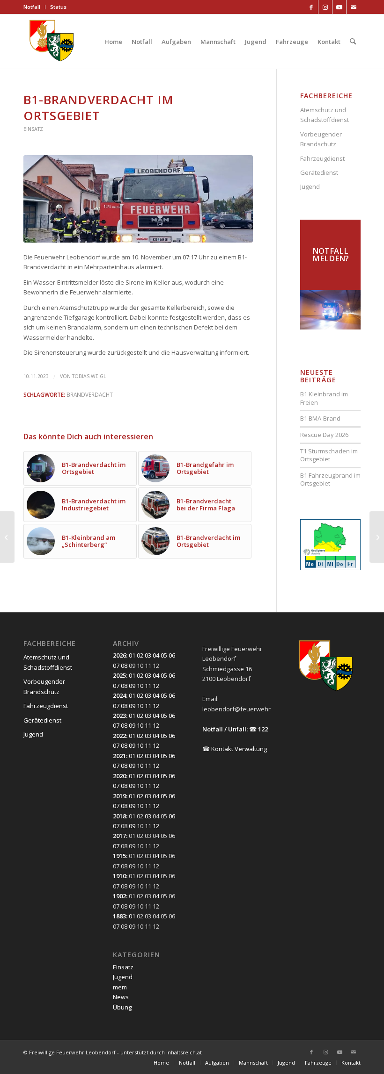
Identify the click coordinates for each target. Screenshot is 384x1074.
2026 (119, 655)
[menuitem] (34, 7)
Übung (122, 1007)
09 (132, 685)
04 (156, 655)
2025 (119, 675)
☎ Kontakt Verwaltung (234, 749)
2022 (119, 735)
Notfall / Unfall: (225, 729)
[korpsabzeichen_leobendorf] (51, 41)
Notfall (31, 6)
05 (164, 655)
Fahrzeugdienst (322, 158)
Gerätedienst (319, 172)
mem (120, 987)
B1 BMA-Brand (320, 418)
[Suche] (353, 41)
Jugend (310, 186)
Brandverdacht (89, 394)
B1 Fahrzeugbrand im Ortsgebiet (330, 479)
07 (116, 665)
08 (124, 665)
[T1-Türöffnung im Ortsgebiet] (376, 537)
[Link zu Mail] (354, 7)
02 (140, 655)
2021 (119, 756)
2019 (119, 796)
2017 (119, 835)
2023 (119, 715)
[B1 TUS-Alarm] (7, 537)
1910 (119, 876)
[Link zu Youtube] (339, 7)
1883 (119, 916)
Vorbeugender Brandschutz (321, 139)
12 (156, 685)
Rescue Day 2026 (324, 434)
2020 (119, 776)
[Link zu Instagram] (325, 7)
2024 (119, 695)
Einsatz (33, 129)
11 (148, 685)
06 (172, 655)
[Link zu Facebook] (311, 7)
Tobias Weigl (89, 376)
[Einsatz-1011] (138, 199)
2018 (119, 816)
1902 (119, 896)
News (121, 997)
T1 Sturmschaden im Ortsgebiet (329, 455)
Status (58, 6)
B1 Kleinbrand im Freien (324, 398)
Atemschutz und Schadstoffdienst (324, 115)
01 (132, 655)
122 (263, 729)
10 (140, 685)
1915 (119, 856)
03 (148, 655)
